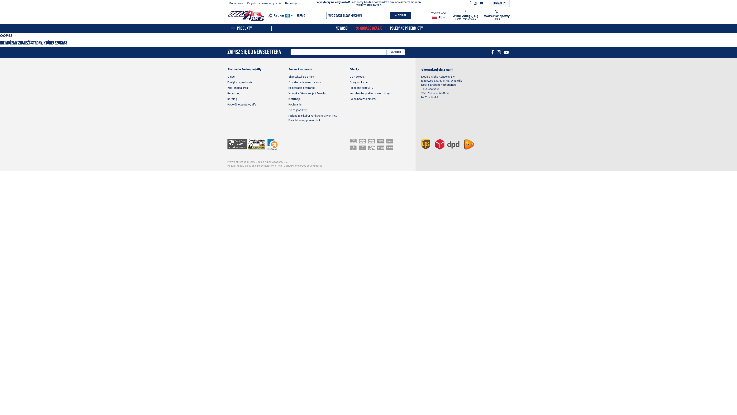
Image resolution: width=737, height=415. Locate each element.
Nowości (342, 28)
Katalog (232, 99)
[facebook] (470, 3)
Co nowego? (358, 76)
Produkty (244, 28)
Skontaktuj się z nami (301, 76)
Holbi (280, 165)
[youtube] (481, 3)
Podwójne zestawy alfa (241, 104)
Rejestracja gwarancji (301, 88)
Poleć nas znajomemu (363, 99)
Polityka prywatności (240, 82)
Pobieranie (236, 3)
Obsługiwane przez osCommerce (303, 165)
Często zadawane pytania (264, 3)
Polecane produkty (361, 88)
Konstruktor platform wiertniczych (371, 93)
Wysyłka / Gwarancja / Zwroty (307, 93)
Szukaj (402, 15)
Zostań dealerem (238, 88)
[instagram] (476, 3)
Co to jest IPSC (297, 110)
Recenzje (291, 3)
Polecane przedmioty (406, 28)
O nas (231, 76)
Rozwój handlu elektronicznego (245, 165)
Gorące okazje (371, 28)
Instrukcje (294, 99)
